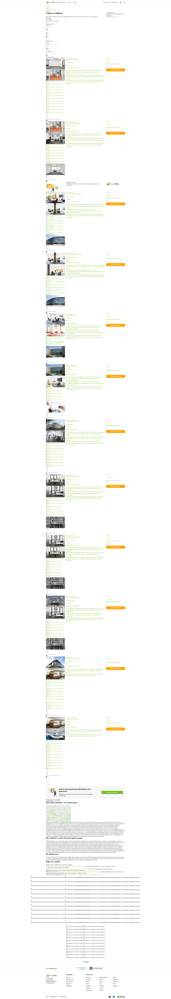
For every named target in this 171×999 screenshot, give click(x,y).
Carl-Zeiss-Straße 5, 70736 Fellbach (79, 866)
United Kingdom (103, 977)
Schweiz (101, 988)
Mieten (47, 6)
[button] (55, 115)
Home (47, 5)
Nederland (88, 986)
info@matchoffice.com (51, 981)
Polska (114, 977)
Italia (100, 983)
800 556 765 (115, 16)
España (101, 979)
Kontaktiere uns (69, 979)
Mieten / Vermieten (61, 2)
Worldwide (115, 986)
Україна (101, 990)
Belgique (88, 988)
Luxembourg (89, 990)
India (114, 983)
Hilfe (70, 2)
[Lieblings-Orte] (124, 2)
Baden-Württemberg (50, 9)
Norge (87, 981)
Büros (47, 8)
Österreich (101, 986)
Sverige (88, 979)
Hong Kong (115, 979)
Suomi (87, 983)
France (101, 981)
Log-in (116, 2)
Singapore (115, 981)
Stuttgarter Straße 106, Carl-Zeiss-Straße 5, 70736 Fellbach (58, 866)
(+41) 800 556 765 (50, 983)
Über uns (75, 2)
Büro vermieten (107, 2)
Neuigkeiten (69, 986)
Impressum (68, 983)
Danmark (88, 977)
